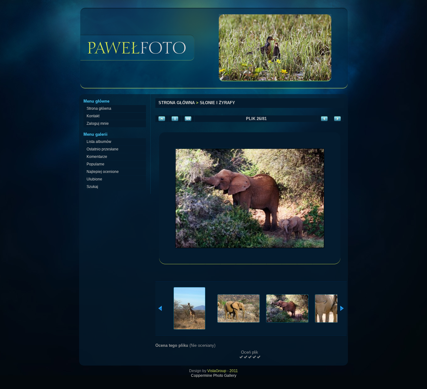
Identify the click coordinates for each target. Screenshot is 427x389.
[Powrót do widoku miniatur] (161, 118)
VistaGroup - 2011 (222, 371)
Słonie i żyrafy (217, 102)
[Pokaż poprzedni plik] (324, 118)
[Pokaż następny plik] (337, 118)
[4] (254, 357)
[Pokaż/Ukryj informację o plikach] (174, 118)
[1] (241, 357)
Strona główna (176, 102)
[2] (245, 357)
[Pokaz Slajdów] (188, 118)
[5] (258, 357)
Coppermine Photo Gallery (213, 375)
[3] (250, 357)
